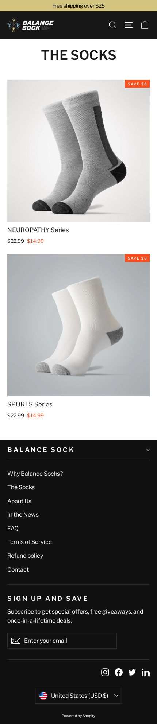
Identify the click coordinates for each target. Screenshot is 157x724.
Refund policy (25, 555)
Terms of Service (29, 541)
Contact (18, 569)
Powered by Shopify (78, 715)
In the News (23, 514)
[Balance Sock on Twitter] (132, 672)
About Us (19, 501)
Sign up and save (47, 598)
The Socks (21, 487)
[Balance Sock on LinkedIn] (146, 672)
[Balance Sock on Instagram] (105, 672)
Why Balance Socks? (35, 473)
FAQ (13, 528)
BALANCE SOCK (41, 450)
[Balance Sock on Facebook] (119, 672)
